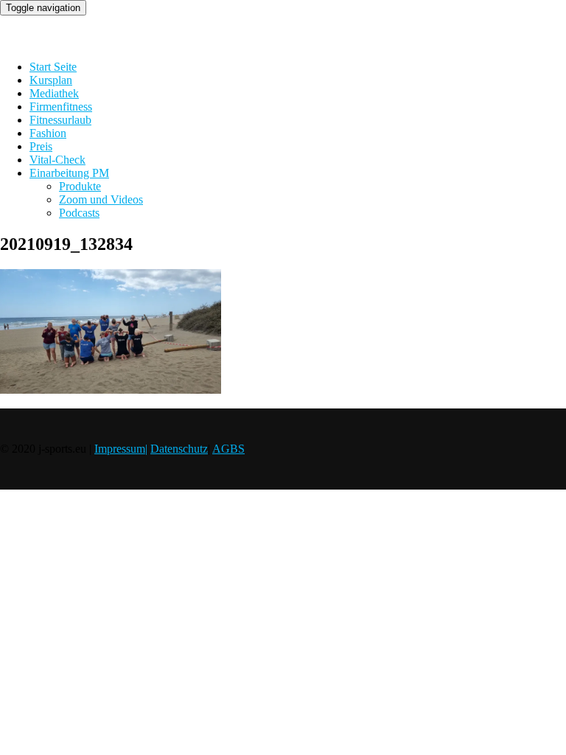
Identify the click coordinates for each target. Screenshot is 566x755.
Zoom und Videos (101, 199)
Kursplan (50, 80)
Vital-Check (57, 159)
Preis (40, 146)
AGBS (228, 448)
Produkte (80, 186)
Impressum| (120, 448)
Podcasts (79, 212)
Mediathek (54, 93)
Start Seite (53, 66)
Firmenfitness (60, 106)
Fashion (47, 133)
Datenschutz (179, 448)
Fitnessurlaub (60, 120)
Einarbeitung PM (69, 173)
